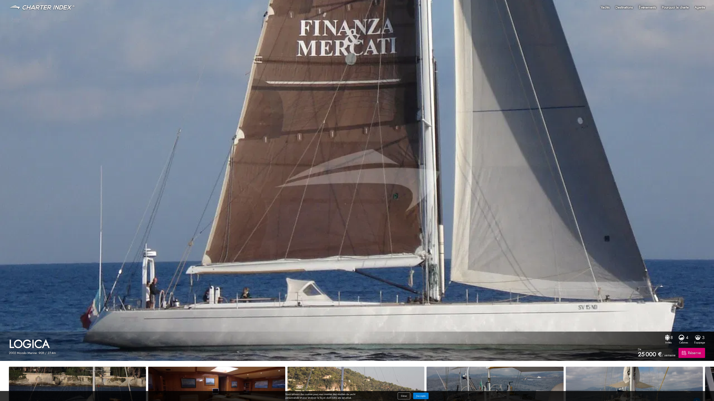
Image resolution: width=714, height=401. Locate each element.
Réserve (694, 353)
